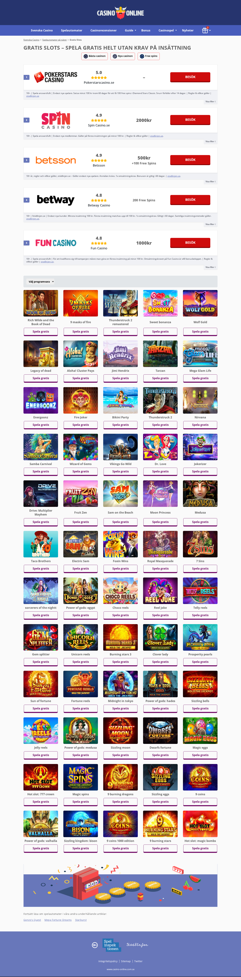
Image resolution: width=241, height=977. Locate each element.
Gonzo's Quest (32, 920)
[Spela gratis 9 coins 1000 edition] (120, 823)
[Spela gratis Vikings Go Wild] (120, 446)
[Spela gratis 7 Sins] (200, 544)
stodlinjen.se (32, 95)
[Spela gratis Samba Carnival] (40, 446)
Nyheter (188, 30)
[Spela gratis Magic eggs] (200, 730)
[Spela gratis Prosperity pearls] (200, 637)
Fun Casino (99, 248)
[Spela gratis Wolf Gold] (200, 303)
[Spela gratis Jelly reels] (40, 730)
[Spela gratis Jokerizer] (200, 446)
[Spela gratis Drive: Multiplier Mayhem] (40, 493)
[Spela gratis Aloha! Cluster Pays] (80, 353)
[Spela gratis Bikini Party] (120, 400)
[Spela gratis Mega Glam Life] (200, 353)
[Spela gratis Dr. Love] (160, 446)
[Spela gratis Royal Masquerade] (160, 544)
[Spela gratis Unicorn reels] (80, 637)
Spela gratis (41, 331)
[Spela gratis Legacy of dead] (40, 353)
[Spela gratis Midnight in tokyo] (120, 683)
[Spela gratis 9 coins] (200, 777)
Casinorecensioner (104, 30)
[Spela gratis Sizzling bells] (200, 683)
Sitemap (126, 961)
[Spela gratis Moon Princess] (160, 493)
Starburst (81, 920)
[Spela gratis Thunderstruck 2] (160, 400)
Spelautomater (71, 30)
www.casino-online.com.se (120, 969)
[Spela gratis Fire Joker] (80, 400)
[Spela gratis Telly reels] (200, 590)
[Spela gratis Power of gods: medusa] (80, 730)
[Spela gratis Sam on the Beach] (120, 493)
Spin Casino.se (99, 125)
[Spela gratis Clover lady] (160, 637)
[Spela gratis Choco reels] (120, 590)
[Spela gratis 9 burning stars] (160, 823)
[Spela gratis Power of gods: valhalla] (40, 823)
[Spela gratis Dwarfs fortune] (160, 730)
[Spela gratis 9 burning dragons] (120, 777)
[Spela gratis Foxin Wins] (120, 544)
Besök (190, 77)
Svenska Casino (42, 30)
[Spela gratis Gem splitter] (40, 637)
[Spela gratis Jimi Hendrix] (120, 353)
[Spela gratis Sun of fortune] (40, 683)
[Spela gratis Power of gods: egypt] (80, 590)
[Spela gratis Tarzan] (160, 353)
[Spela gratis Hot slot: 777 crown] (40, 777)
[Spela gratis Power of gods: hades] (160, 683)
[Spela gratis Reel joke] (160, 590)
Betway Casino (99, 205)
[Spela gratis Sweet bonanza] (160, 303)
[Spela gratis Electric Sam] (80, 544)
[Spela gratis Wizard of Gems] (80, 446)
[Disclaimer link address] (112, 944)
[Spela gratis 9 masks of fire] (80, 303)
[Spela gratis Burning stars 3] (120, 637)
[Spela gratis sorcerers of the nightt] (40, 590)
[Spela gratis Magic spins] (80, 777)
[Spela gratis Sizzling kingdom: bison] (80, 823)
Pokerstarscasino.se (99, 82)
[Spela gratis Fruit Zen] (80, 493)
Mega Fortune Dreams (58, 920)
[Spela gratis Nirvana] (200, 400)
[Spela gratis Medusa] (200, 493)
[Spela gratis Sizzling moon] (120, 730)
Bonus (145, 30)
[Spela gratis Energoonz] (40, 400)
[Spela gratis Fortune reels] (80, 683)
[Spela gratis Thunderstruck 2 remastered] (120, 303)
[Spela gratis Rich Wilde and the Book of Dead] (40, 303)
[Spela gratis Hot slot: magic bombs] (200, 823)
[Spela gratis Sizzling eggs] (160, 777)
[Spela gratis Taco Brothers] (40, 544)
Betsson (99, 165)
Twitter (138, 961)
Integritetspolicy (108, 961)
